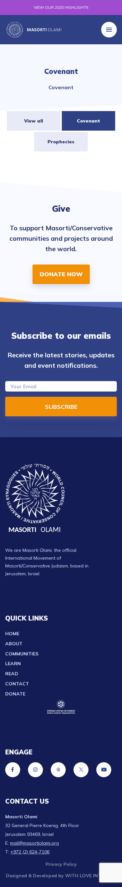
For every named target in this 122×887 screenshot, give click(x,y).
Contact (17, 684)
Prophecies (61, 142)
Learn (13, 663)
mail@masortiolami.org (34, 843)
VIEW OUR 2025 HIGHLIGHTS (61, 7)
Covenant (88, 121)
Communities (21, 654)
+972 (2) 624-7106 (29, 852)
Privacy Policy (61, 864)
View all (33, 121)
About (13, 644)
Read (11, 674)
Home (12, 634)
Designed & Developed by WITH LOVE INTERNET (61, 876)
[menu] (109, 29)
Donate (15, 694)
